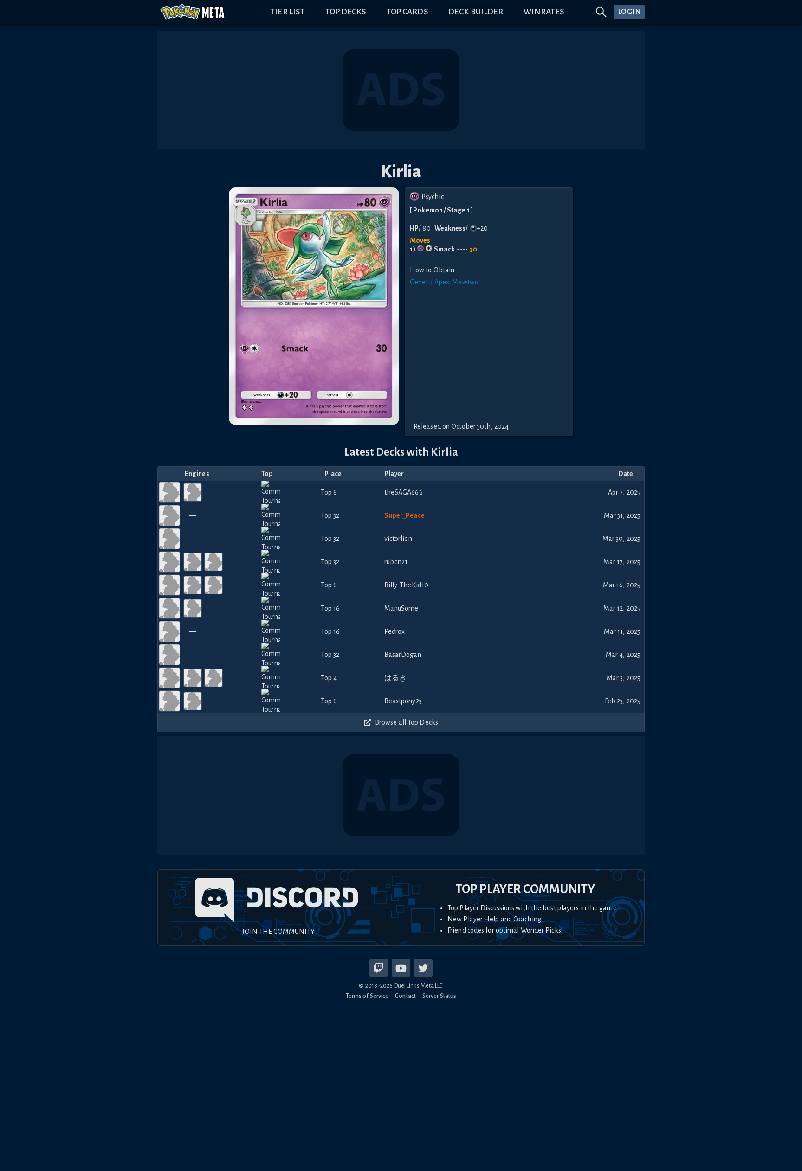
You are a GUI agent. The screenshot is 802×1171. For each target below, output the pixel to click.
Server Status (439, 995)
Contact (405, 995)
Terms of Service (367, 995)
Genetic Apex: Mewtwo (444, 282)
